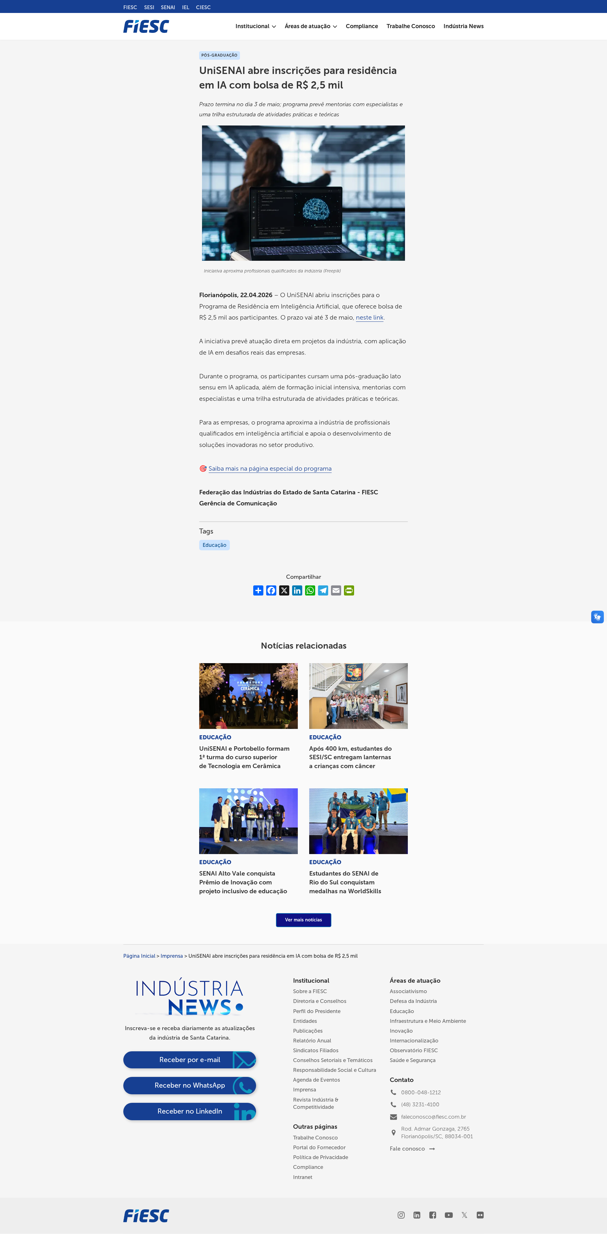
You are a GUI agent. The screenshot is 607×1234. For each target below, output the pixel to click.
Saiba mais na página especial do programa (270, 468)
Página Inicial (139, 956)
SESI (149, 7)
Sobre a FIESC (310, 991)
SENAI (168, 7)
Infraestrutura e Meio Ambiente (428, 1021)
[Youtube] (448, 1216)
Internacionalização (414, 1040)
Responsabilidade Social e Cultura (334, 1070)
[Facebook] (432, 1216)
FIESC (130, 7)
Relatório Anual (312, 1040)
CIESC (203, 7)
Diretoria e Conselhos (319, 1001)
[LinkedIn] (416, 1216)
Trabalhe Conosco (315, 1137)
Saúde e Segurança (413, 1060)
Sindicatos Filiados (316, 1050)
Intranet (302, 1177)
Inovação (401, 1031)
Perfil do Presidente (316, 1011)
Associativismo (408, 991)
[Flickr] (480, 1216)
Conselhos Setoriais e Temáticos (333, 1060)
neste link (369, 317)
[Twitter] (464, 1216)
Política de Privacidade (320, 1157)
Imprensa (172, 956)
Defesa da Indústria (413, 1001)
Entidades (305, 1021)
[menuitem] (256, 26)
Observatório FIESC (414, 1050)
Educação (214, 545)
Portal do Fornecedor (319, 1147)
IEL (185, 7)
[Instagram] (401, 1216)
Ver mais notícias (303, 920)
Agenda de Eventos (316, 1080)
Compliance (308, 1167)
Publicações (308, 1031)
